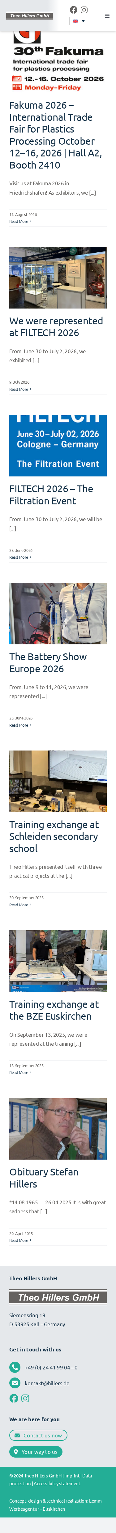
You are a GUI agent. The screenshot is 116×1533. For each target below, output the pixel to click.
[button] (78, 21)
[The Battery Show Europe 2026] (58, 613)
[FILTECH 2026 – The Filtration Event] (58, 445)
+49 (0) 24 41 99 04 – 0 (51, 1367)
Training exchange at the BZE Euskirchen (54, 1010)
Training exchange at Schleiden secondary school (54, 836)
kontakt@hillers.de (47, 1383)
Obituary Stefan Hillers (44, 1177)
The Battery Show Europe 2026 (48, 662)
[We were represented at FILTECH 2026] (58, 277)
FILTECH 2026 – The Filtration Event (51, 494)
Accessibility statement (57, 1483)
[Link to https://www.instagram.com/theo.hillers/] (84, 10)
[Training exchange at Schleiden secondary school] (58, 781)
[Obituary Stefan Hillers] (58, 1129)
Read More (18, 221)
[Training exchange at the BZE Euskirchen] (58, 961)
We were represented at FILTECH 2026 (56, 326)
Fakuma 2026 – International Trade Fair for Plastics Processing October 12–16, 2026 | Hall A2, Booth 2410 (55, 134)
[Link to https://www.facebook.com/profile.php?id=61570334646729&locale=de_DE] (74, 10)
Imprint (71, 1475)
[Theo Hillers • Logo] (29, 15)
